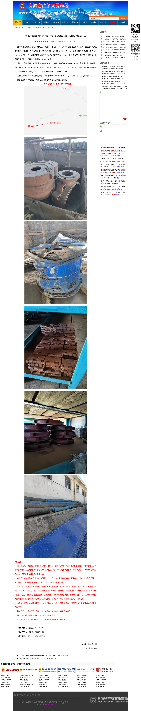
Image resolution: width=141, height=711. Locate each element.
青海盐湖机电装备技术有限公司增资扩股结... (114, 39)
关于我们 (122, 22)
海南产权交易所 (100, 682)
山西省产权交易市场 (44, 677)
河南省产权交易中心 (82, 687)
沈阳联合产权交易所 (6, 687)
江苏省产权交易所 (81, 684)
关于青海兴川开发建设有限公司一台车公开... (114, 41)
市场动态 (27, 22)
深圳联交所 (42, 684)
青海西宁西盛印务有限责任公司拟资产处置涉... (113, 71)
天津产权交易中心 (5, 677)
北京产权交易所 (5, 675)
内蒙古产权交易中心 (63, 677)
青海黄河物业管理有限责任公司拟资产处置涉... (113, 66)
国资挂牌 (46, 22)
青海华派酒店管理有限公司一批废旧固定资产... (113, 74)
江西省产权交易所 (81, 680)
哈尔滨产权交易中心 (25, 677)
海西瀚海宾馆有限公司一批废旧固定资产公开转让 (114, 86)
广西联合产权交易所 (101, 680)
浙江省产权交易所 (100, 684)
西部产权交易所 (24, 680)
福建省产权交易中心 (82, 675)
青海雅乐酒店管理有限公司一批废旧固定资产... (113, 84)
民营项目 (55, 22)
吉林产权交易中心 (5, 684)
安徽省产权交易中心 (25, 687)
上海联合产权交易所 (6, 680)
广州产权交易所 (5, 682)
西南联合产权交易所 (82, 682)
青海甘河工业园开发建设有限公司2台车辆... (114, 52)
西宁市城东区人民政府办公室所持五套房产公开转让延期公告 (38, 658)
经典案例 (65, 22)
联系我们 (21, 695)
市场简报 (84, 22)
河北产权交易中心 (100, 677)
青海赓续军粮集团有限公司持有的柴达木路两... (113, 79)
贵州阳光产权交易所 (63, 675)
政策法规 (74, 22)
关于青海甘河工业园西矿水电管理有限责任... (114, 50)
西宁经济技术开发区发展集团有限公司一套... (114, 47)
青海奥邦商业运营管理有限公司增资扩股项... (114, 55)
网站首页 (17, 22)
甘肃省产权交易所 (24, 682)
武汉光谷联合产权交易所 (26, 684)
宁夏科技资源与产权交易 (26, 675)
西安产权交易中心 (100, 687)
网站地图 (26, 695)
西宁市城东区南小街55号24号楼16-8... (111, 81)
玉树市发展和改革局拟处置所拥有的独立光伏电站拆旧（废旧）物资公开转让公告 (44, 655)
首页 (23, 27)
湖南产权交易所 (62, 680)
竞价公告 (36, 22)
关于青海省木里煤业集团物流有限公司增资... (114, 36)
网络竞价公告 (31, 27)
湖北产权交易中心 (43, 675)
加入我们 (32, 695)
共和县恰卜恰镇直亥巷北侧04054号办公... (112, 76)
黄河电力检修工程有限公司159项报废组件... (113, 69)
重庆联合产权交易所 (44, 680)
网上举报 (37, 695)
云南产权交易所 (81, 677)
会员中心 (93, 22)
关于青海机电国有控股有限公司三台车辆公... (114, 44)
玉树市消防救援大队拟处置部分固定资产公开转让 (114, 89)
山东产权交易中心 (43, 687)
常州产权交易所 (62, 684)
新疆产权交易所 (43, 682)
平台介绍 (103, 22)
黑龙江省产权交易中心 (64, 687)
